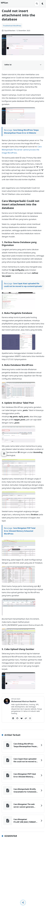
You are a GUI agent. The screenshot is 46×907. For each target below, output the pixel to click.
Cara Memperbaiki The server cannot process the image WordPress (22, 149)
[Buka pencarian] (36, 3)
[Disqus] (23, 868)
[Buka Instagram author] (30, 718)
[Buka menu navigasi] (4, 453)
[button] (18, 116)
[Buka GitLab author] (21, 718)
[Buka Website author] (26, 718)
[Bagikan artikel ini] (23, 902)
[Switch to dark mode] (42, 3)
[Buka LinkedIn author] (13, 718)
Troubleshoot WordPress (12, 26)
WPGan (4, 2)
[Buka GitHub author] (17, 718)
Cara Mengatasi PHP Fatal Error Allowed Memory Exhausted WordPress (19, 531)
